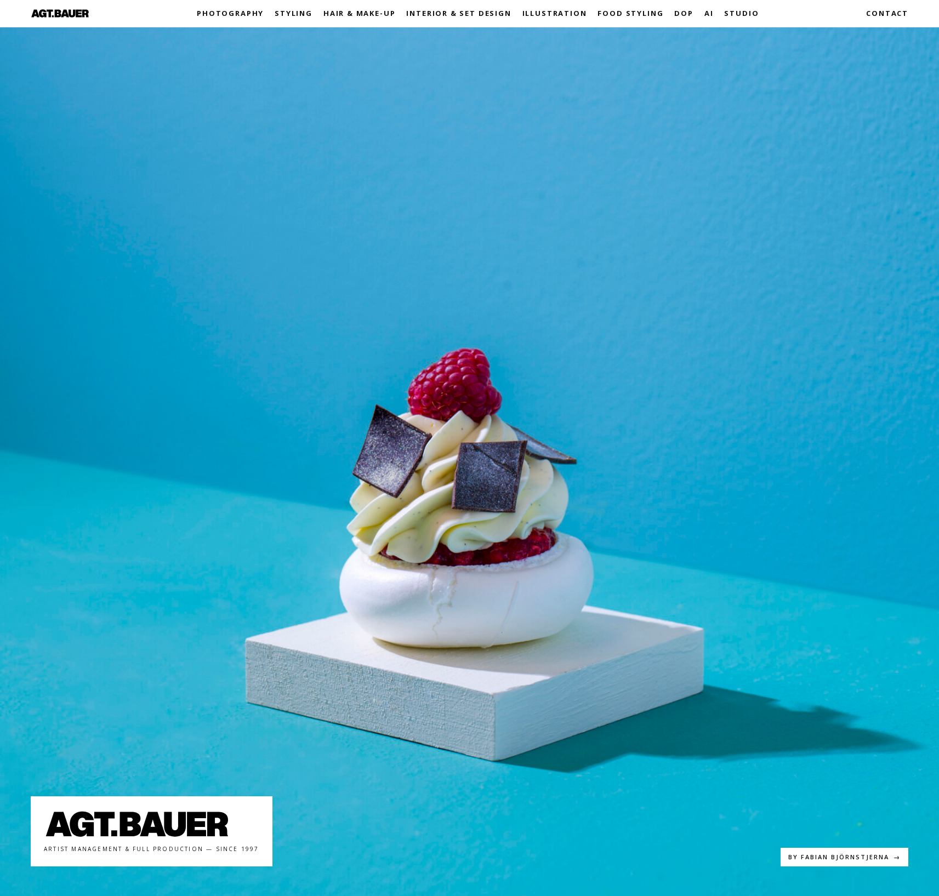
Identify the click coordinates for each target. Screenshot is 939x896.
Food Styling (630, 13)
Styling (293, 13)
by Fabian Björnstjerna (844, 857)
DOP (683, 13)
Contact (887, 13)
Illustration (554, 13)
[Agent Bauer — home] (60, 13)
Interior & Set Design (458, 13)
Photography (230, 13)
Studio (741, 13)
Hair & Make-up (359, 13)
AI (709, 13)
